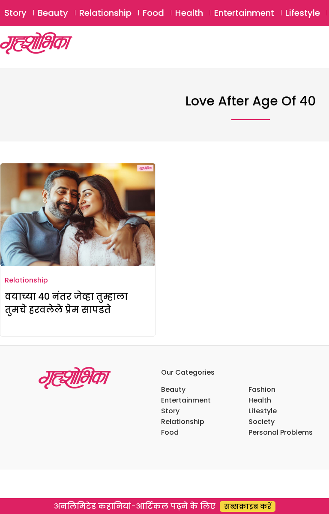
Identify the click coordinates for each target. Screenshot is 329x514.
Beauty (53, 13)
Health (189, 13)
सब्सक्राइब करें (247, 506)
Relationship (105, 13)
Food (153, 13)
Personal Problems (280, 432)
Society (261, 422)
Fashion (261, 389)
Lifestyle (302, 13)
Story (15, 13)
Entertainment (244, 13)
